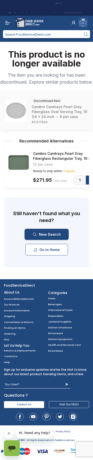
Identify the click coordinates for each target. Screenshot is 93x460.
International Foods (60, 310)
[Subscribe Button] (66, 384)
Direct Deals (55, 350)
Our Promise (12, 304)
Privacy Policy (63, 431)
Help (7, 362)
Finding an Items (15, 327)
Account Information (17, 310)
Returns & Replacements (20, 350)
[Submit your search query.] (85, 34)
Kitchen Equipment (60, 339)
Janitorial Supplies (60, 321)
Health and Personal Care (64, 344)
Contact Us (11, 356)
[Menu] (6, 22)
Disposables (55, 316)
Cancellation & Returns (18, 322)
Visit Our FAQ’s (69, 404)
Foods (52, 298)
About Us (11, 292)
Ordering (10, 333)
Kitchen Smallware (60, 327)
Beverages (55, 304)
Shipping (9, 316)
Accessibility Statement (19, 298)
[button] (73, 22)
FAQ (6, 339)
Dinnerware (55, 333)
